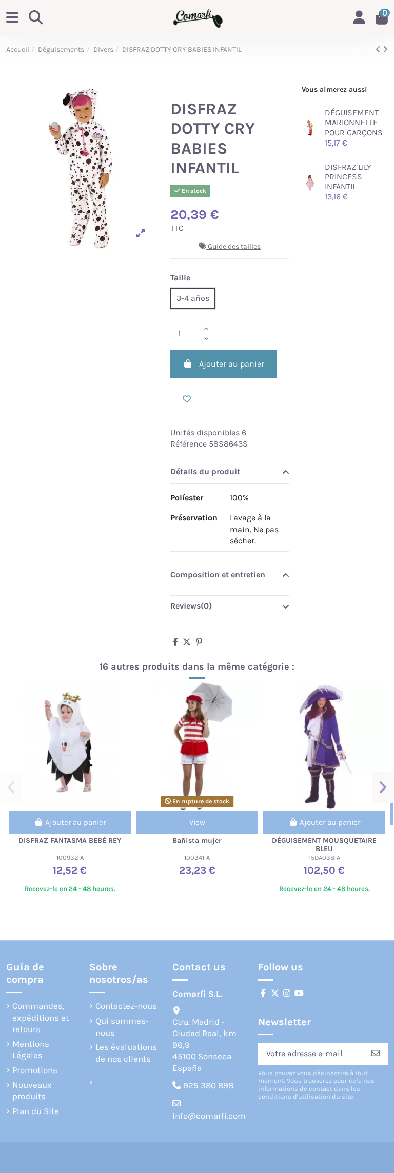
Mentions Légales (30, 1049)
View (197, 822)
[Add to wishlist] (186, 399)
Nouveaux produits (32, 1090)
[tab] (229, 472)
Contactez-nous (126, 1006)
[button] (11, 787)
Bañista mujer (197, 840)
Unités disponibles (205, 432)
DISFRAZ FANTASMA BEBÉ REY (69, 840)
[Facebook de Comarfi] (263, 993)
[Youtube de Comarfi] (299, 993)
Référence (188, 444)
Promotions (34, 1070)
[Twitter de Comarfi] (275, 993)
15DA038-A (324, 857)
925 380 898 (208, 1085)
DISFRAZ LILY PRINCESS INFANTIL (348, 176)
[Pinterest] (199, 642)
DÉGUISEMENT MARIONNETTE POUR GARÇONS (354, 122)
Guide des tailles (234, 246)
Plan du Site (35, 1111)
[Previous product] (379, 49)
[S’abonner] (375, 1054)
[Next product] (385, 49)
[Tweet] (187, 642)
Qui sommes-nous (122, 1026)
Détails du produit (205, 471)
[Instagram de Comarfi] (287, 993)
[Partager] (175, 642)
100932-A (70, 857)
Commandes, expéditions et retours (40, 1017)
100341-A (197, 857)
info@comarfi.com (209, 1115)
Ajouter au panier (231, 364)
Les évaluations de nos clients (126, 1052)
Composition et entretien (217, 574)
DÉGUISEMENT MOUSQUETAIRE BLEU (324, 845)
